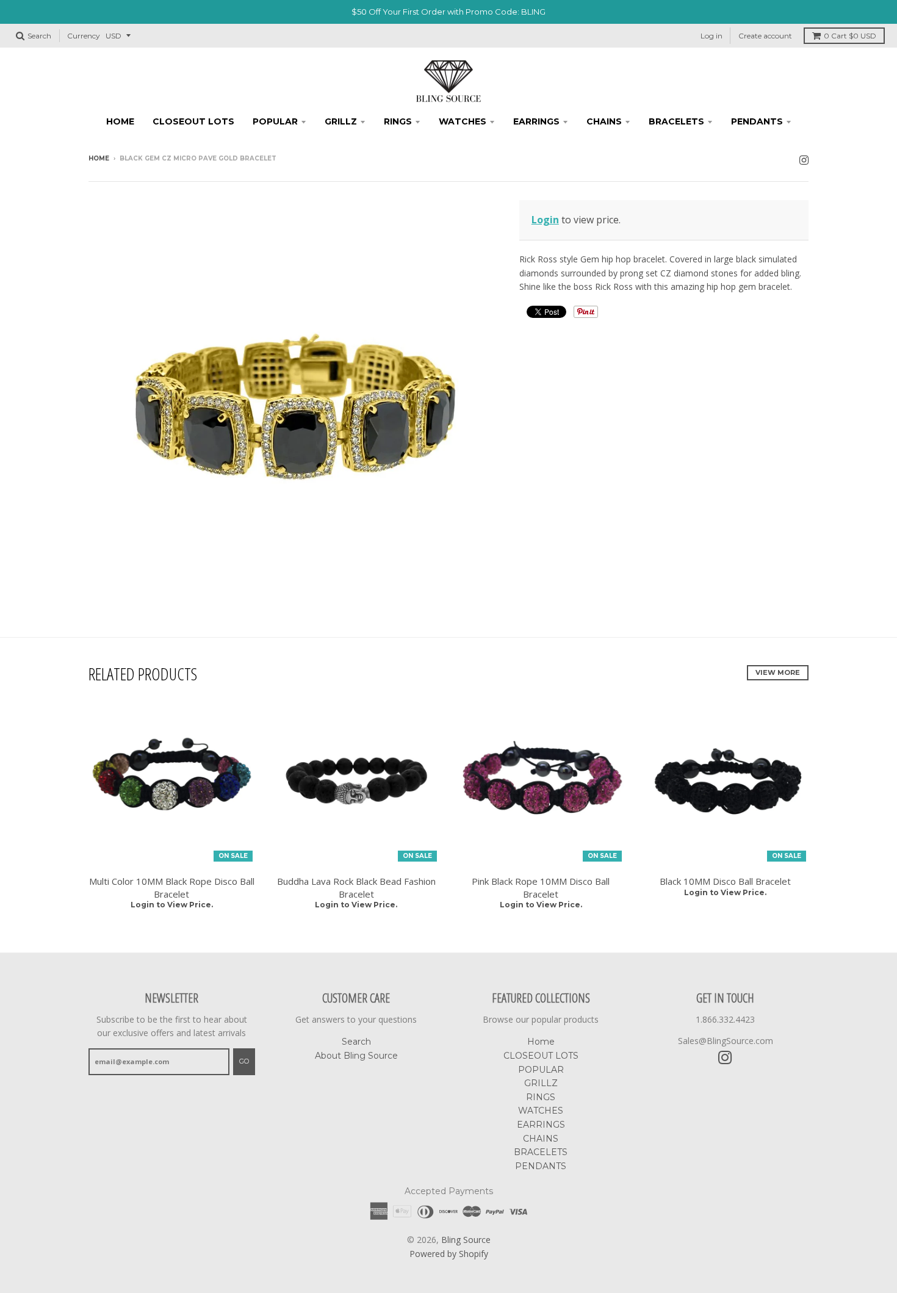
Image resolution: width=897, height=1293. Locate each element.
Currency (83, 35)
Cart (850, 35)
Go (244, 1061)
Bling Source (466, 1239)
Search (356, 1041)
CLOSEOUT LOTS (193, 121)
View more (777, 672)
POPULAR (275, 121)
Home (120, 121)
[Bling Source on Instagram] (804, 159)
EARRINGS (536, 121)
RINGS (398, 121)
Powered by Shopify (448, 1253)
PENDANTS (757, 121)
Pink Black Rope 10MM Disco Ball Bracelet (541, 887)
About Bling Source (356, 1055)
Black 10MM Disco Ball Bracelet (725, 881)
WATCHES (462, 121)
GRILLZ (341, 121)
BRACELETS (676, 121)
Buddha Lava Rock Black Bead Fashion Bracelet (356, 887)
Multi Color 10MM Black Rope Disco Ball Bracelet (171, 887)
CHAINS (604, 121)
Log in (711, 35)
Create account (765, 35)
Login (545, 219)
